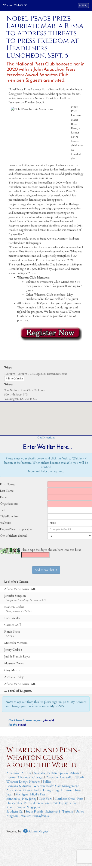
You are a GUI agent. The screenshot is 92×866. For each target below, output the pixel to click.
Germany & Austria (18, 786)
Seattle (21, 807)
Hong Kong (51, 790)
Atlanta (74, 773)
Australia (39, 773)
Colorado (52, 777)
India (37, 790)
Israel (78, 790)
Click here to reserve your (26, 720)
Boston (11, 777)
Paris (80, 799)
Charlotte (24, 777)
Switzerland (52, 812)
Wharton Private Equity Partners (58, 803)
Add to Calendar (14, 378)
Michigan (22, 794)
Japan (9, 794)
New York (45, 799)
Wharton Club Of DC (15, 5)
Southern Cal (14, 812)
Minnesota (13, 799)
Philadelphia (14, 803)
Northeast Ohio (65, 799)
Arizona (26, 773)
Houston (67, 790)
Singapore (33, 807)
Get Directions (46, 438)
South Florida (34, 812)
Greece (27, 790)
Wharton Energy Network (23, 782)
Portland (29, 803)
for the (13, 724)
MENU (84, 5)
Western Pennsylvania (35, 816)
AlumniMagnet (38, 831)
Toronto (67, 812)
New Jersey (29, 799)
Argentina (12, 773)
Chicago (37, 777)
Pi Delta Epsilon (57, 773)
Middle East (37, 794)
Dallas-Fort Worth (72, 777)
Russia (10, 807)
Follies (47, 782)
